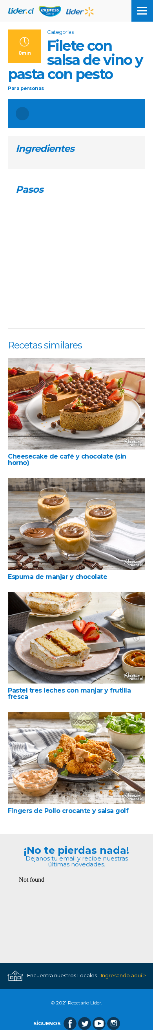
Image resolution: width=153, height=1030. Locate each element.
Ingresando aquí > (123, 975)
